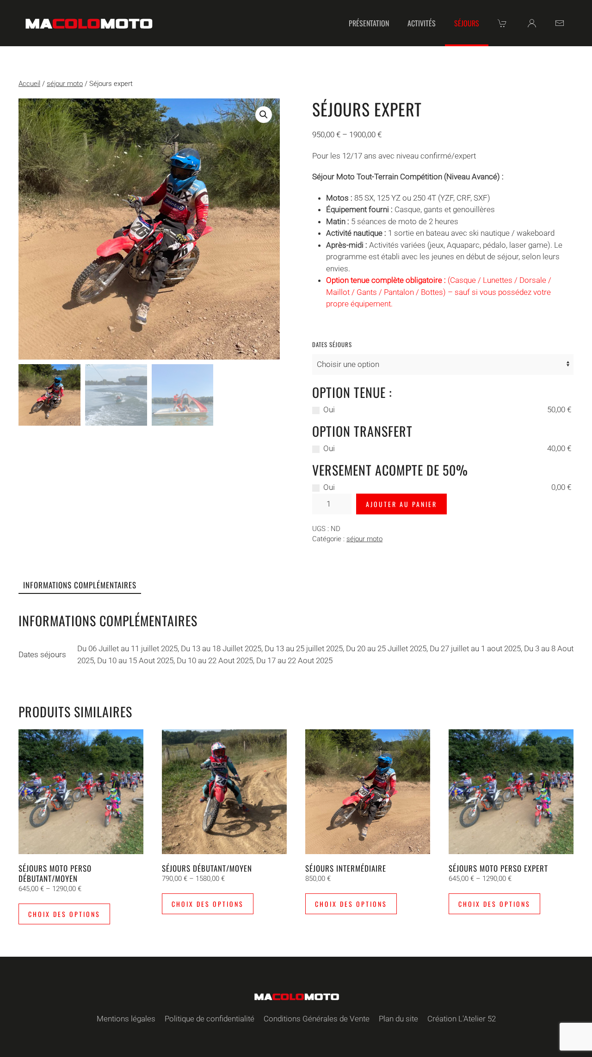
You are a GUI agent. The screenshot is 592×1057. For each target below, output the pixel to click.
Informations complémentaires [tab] (79, 585)
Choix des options (64, 914)
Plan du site (398, 1018)
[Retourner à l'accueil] (87, 23)
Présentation (369, 23)
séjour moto (65, 83)
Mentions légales (126, 1018)
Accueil (29, 83)
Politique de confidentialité (209, 1018)
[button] (263, 114)
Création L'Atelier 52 (461, 1018)
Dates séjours (332, 344)
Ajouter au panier (401, 504)
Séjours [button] (466, 23)
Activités (421, 23)
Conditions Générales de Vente (317, 1018)
